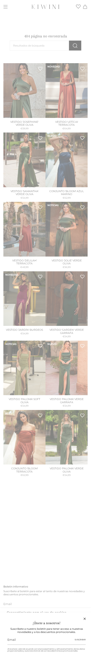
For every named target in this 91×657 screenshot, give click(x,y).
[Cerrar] (85, 619)
